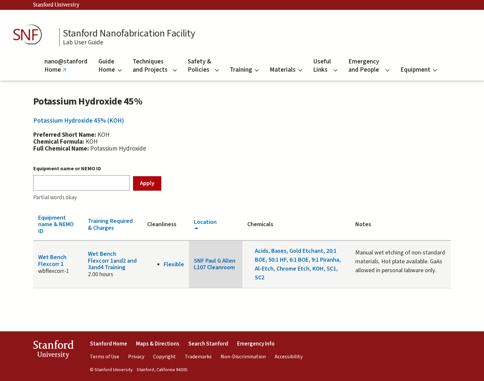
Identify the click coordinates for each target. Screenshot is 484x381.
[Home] (29, 34)
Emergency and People (363, 65)
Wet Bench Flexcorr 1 (52, 260)
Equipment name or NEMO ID (67, 169)
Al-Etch (264, 269)
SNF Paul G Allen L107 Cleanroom (214, 264)
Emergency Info (256, 344)
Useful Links (322, 65)
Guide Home (106, 65)
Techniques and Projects (150, 65)
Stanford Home (108, 344)
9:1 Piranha (325, 260)
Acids (261, 251)
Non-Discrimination (243, 356)
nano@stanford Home (66, 69)
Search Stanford (208, 344)
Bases (278, 251)
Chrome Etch (293, 269)
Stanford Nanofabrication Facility (129, 33)
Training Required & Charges (110, 224)
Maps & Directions (157, 344)
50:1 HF (277, 260)
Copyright (164, 356)
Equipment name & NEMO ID (56, 224)
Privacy (136, 356)
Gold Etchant (306, 251)
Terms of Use (104, 356)
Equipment (415, 69)
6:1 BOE (299, 260)
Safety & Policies (199, 65)
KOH (318, 269)
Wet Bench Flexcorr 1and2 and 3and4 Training (112, 261)
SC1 (331, 269)
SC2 (259, 278)
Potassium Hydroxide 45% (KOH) (78, 120)
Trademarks (198, 356)
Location (205, 222)
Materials (283, 69)
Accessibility (289, 356)
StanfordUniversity (53, 351)
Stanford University (56, 5)
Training (241, 69)
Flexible (174, 264)
